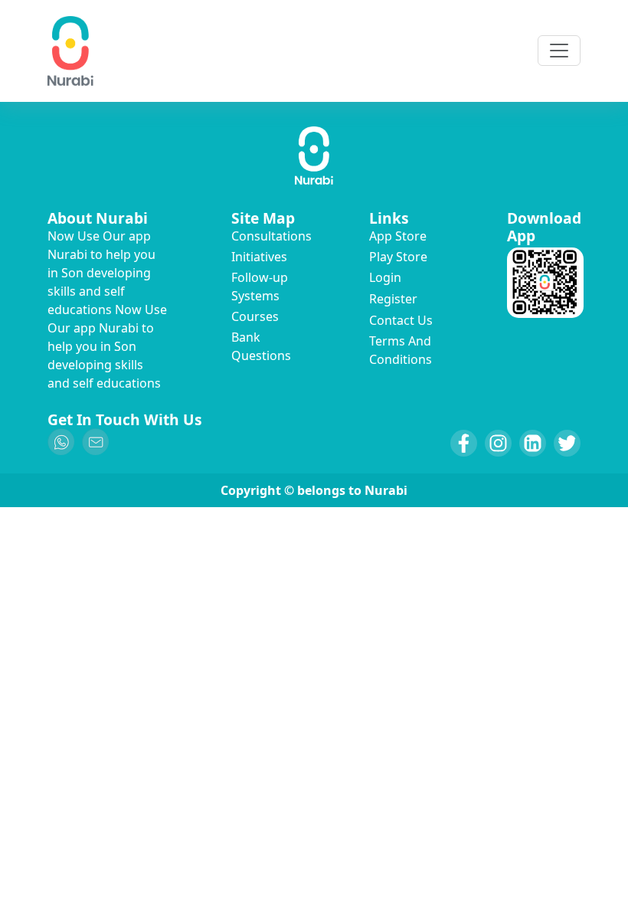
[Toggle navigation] (559, 50)
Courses (255, 316)
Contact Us (401, 320)
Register (393, 298)
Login (385, 277)
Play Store (398, 256)
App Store (398, 236)
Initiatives (259, 256)
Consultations (271, 236)
